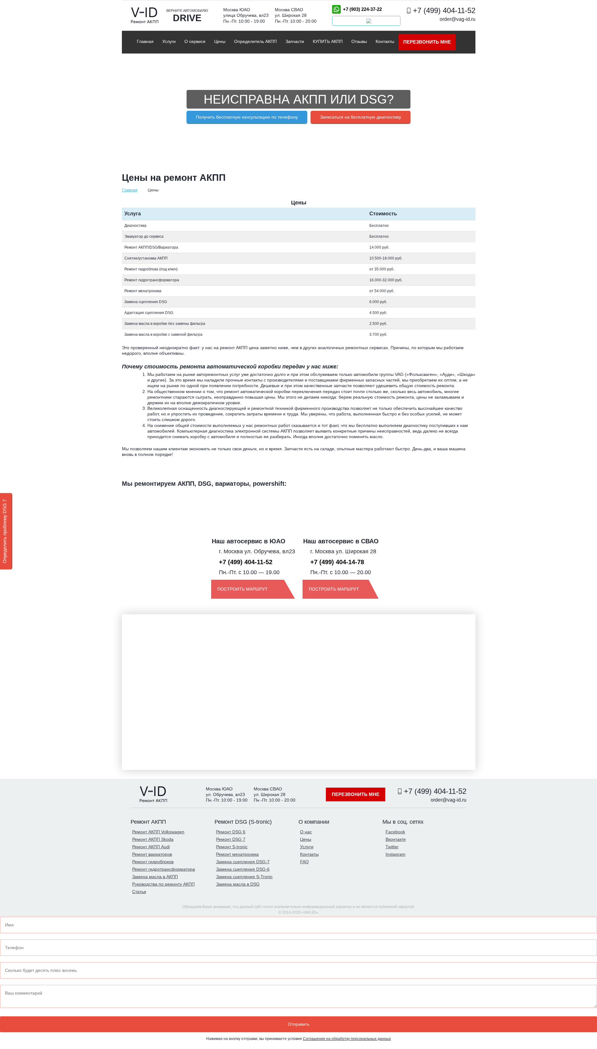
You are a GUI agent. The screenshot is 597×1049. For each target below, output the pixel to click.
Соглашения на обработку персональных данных (347, 1039)
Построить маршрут (242, 589)
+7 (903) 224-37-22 (362, 9)
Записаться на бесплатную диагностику (360, 117)
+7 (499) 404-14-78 (337, 562)
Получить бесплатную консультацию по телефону (247, 117)
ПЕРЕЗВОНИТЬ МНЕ (427, 41)
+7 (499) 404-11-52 (444, 10)
